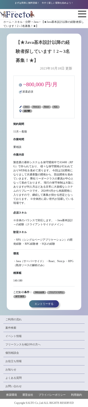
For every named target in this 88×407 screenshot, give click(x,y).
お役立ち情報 (13, 361)
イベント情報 (13, 336)
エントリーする (44, 303)
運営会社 (27, 394)
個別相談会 (12, 352)
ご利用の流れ (13, 319)
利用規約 (76, 394)
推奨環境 (11, 394)
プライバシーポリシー (52, 394)
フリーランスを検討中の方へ (23, 344)
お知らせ (10, 369)
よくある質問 (13, 377)
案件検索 (10, 327)
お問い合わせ (13, 386)
